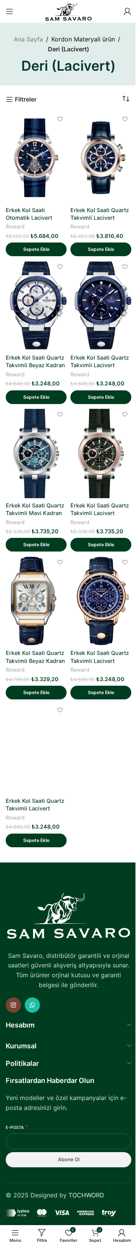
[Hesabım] (127, 11)
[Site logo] (68, 10)
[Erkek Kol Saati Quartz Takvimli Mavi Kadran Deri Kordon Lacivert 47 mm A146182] (36, 453)
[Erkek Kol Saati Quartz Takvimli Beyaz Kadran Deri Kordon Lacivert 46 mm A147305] (36, 601)
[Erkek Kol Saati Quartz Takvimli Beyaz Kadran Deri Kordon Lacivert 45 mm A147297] (36, 305)
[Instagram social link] (13, 1005)
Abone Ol (69, 1159)
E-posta (17, 1127)
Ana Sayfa (28, 39)
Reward (15, 227)
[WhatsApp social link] (32, 1005)
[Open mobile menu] (9, 11)
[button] (36, 249)
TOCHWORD (86, 1195)
